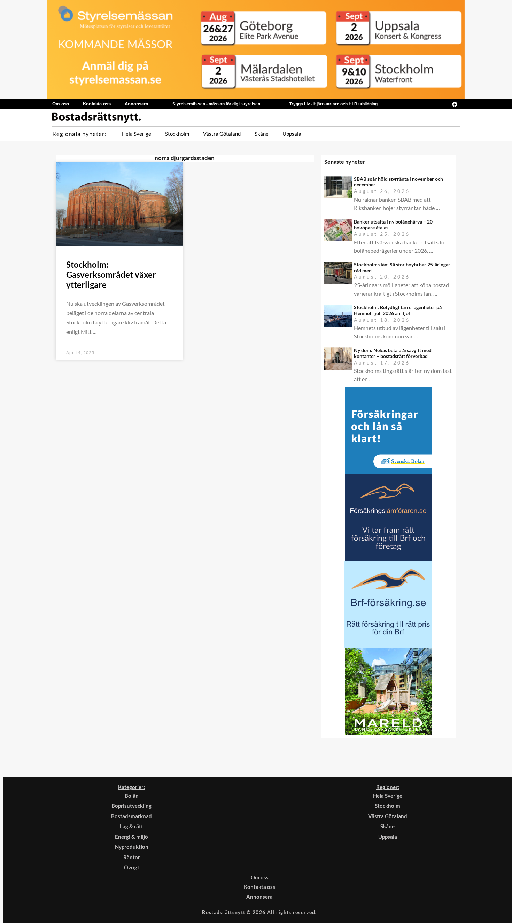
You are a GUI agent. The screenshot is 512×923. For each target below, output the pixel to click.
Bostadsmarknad (131, 816)
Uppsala (291, 134)
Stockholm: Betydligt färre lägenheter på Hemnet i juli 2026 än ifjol (398, 310)
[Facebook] (454, 104)
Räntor (131, 857)
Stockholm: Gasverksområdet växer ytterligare (111, 274)
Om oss (60, 104)
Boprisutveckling (131, 806)
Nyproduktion (131, 847)
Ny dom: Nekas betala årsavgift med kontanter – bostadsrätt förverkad (393, 353)
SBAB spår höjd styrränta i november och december (398, 182)
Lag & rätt (131, 826)
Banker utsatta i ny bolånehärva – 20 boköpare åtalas (393, 224)
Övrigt (131, 867)
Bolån (132, 795)
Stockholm (177, 134)
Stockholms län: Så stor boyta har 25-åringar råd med (402, 267)
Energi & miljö (131, 837)
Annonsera (136, 104)
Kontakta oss (97, 104)
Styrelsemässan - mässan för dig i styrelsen (216, 104)
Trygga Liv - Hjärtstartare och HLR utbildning (333, 104)
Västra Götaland (222, 134)
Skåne (262, 134)
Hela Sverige (136, 134)
